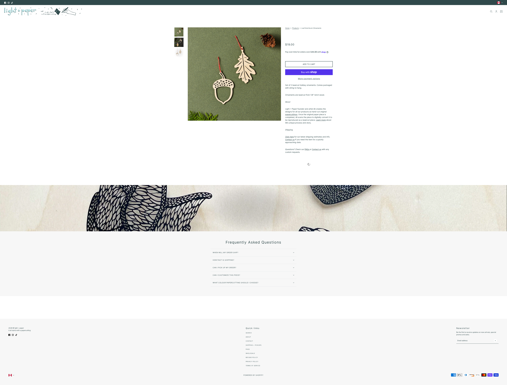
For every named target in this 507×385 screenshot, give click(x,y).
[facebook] (5, 2)
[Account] (496, 11)
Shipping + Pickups (253, 345)
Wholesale (250, 353)
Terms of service (253, 365)
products (295, 28)
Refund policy (252, 357)
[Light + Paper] (43, 11)
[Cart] (501, 11)
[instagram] (9, 2)
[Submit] (495, 340)
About (248, 337)
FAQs (248, 349)
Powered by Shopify (253, 375)
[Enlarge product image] (234, 74)
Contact (249, 341)
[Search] (491, 11)
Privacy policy (252, 361)
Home (287, 28)
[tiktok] (12, 2)
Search (249, 333)
